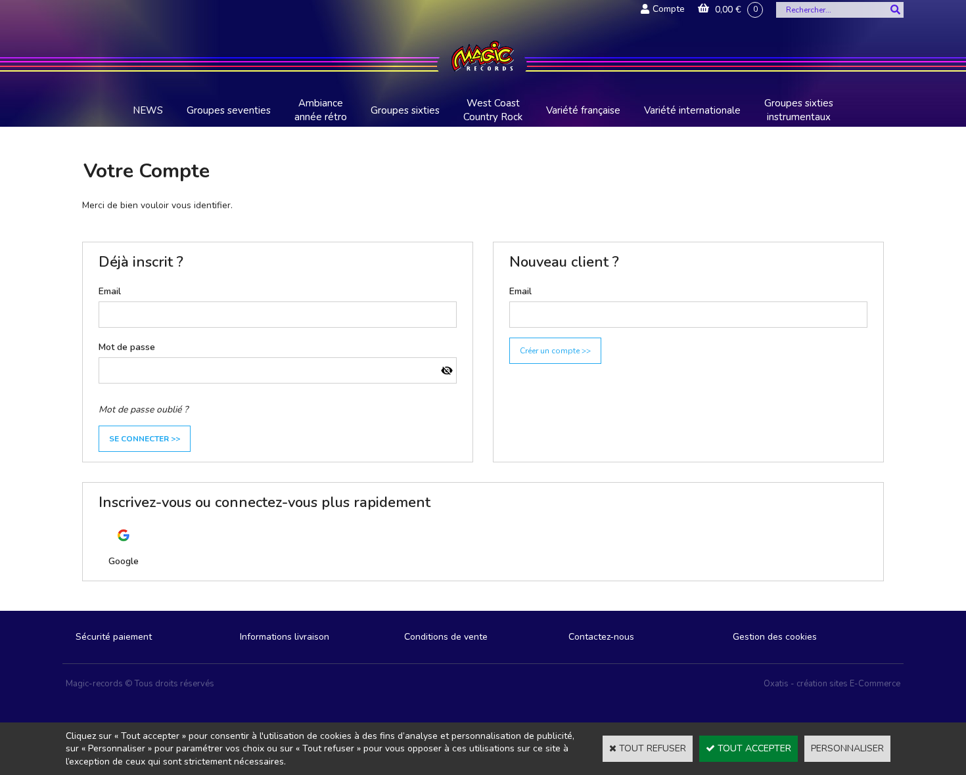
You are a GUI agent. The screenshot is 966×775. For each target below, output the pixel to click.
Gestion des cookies (775, 637)
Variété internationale (692, 110)
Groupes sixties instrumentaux (798, 110)
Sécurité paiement (114, 637)
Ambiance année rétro (320, 110)
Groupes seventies (229, 110)
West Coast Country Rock (492, 110)
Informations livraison (284, 637)
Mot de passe (127, 347)
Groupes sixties (405, 110)
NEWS (148, 110)
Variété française (583, 110)
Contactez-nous (601, 637)
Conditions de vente (446, 637)
